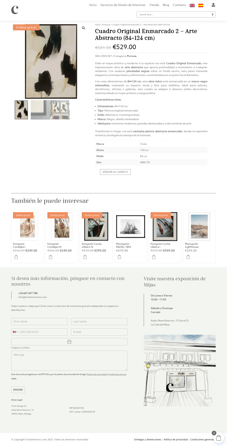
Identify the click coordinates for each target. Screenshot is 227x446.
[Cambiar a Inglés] (192, 6)
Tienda (154, 5)
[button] (84, 28)
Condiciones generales (203, 439)
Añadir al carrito (115, 171)
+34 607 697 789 (28, 293)
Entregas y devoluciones (147, 439)
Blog (166, 5)
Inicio (93, 5)
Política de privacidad (96, 374)
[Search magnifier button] (213, 14)
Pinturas (106, 24)
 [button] (17, 257)
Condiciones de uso (117, 374)
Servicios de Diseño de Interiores (123, 5)
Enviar (18, 389)
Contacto (179, 5)
